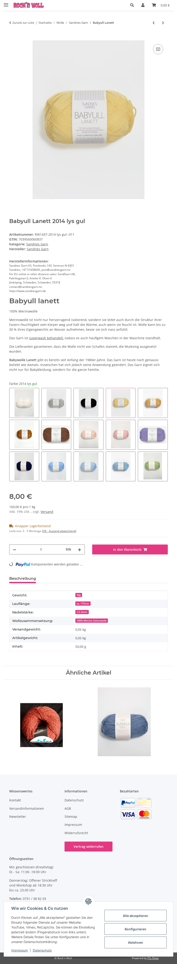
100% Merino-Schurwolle (91, 620)
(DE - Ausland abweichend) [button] (59, 531)
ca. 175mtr (83, 603)
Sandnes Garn (37, 244)
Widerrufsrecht (76, 833)
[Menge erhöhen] (79, 549)
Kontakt (15, 800)
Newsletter (17, 816)
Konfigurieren (135, 929)
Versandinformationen (26, 808)
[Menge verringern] (14, 549)
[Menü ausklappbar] (6, 3)
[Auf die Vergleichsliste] (158, 49)
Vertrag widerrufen (88, 846)
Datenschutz (42, 950)
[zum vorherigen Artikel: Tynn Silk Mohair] (153, 23)
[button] (132, 5)
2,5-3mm (82, 612)
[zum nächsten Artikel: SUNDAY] (163, 23)
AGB (68, 808)
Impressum (19, 950)
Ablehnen (135, 942)
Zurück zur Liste (23, 23)
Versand (47, 511)
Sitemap (71, 816)
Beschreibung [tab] (22, 578)
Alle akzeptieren (135, 916)
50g (79, 595)
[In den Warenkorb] (13, 37)
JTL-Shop (153, 958)
